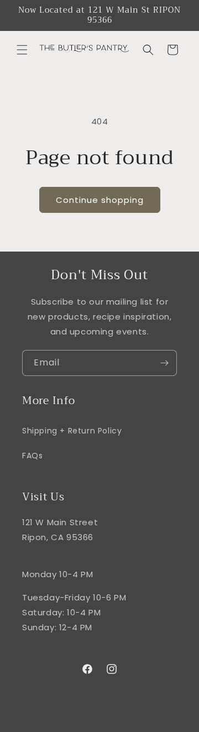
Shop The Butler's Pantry (80, 722)
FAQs (32, 455)
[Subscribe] (164, 363)
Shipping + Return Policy (72, 430)
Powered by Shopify (156, 722)
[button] (22, 50)
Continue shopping (100, 200)
